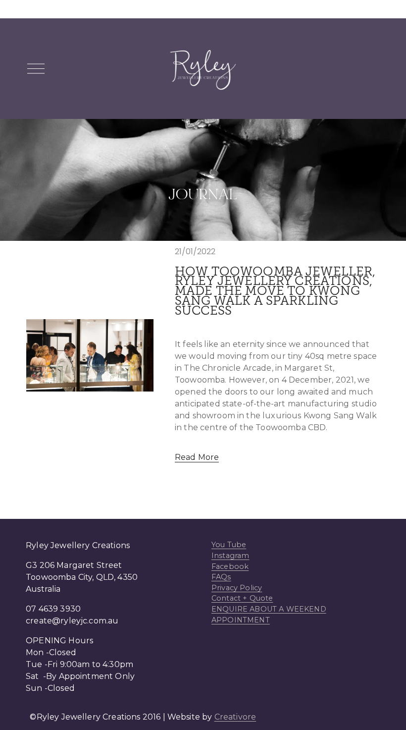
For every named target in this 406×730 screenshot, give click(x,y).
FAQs (221, 576)
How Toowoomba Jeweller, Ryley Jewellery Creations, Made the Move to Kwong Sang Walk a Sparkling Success (275, 291)
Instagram (230, 555)
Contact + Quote (242, 598)
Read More (197, 457)
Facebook (230, 566)
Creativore (235, 717)
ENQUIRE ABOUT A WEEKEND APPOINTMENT (268, 614)
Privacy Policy (236, 587)
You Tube (228, 544)
